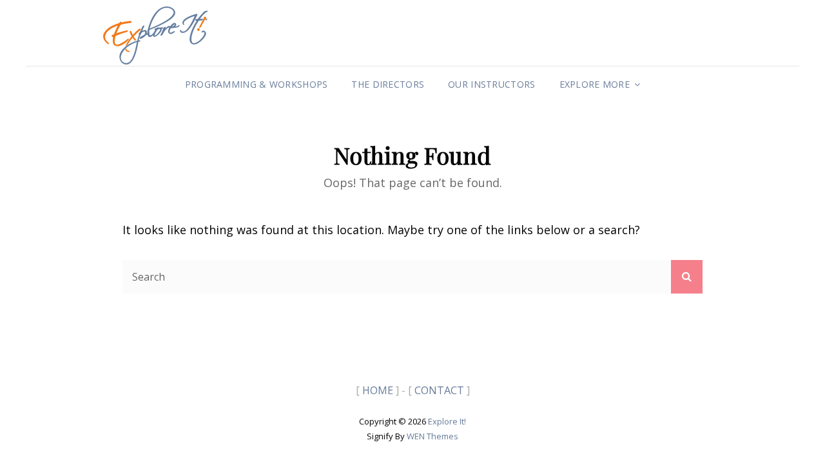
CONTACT (439, 390)
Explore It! (447, 421)
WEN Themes (432, 436)
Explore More (594, 84)
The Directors (387, 84)
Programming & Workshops (256, 84)
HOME (377, 390)
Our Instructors (491, 84)
